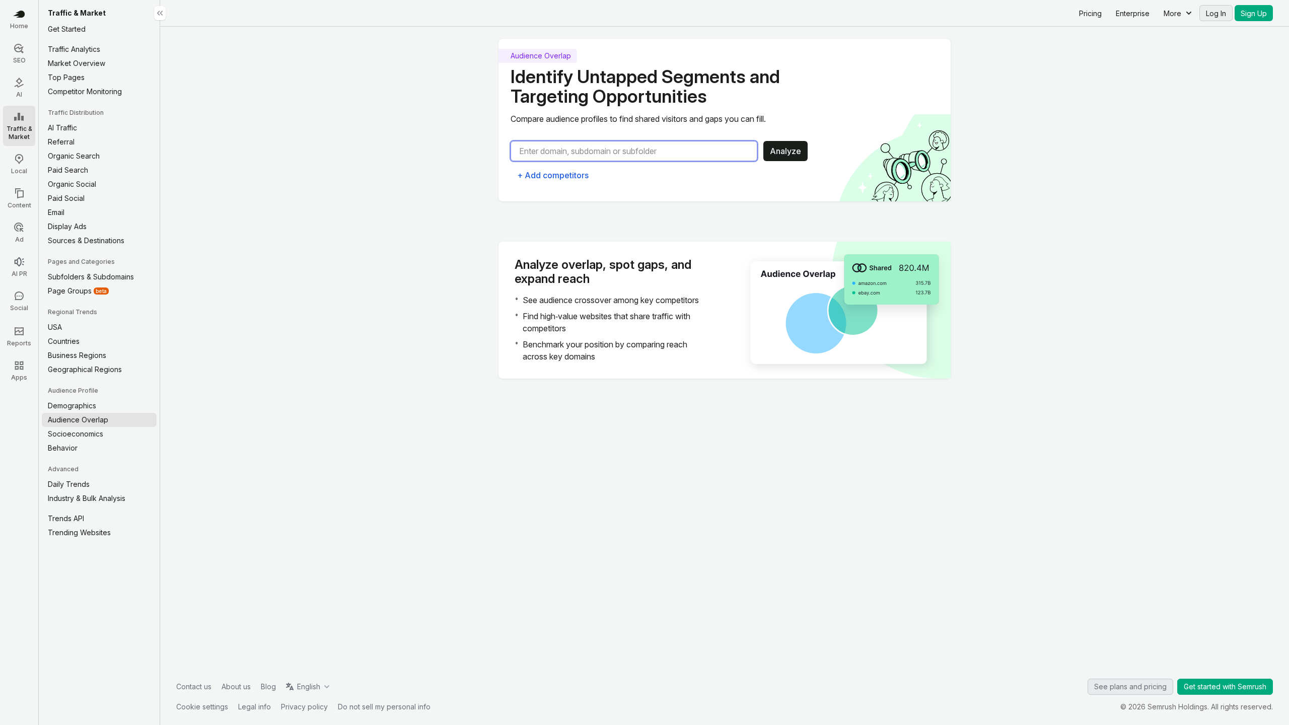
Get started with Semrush (1225, 686)
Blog (268, 686)
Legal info (254, 706)
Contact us (193, 686)
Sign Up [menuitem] (1254, 13)
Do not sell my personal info (384, 706)
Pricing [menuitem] (1090, 13)
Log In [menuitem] (1216, 13)
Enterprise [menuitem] (1133, 13)
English (308, 686)
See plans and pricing (1130, 686)
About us (236, 686)
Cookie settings (202, 706)
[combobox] (638, 151)
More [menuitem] (1172, 13)
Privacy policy (304, 706)
